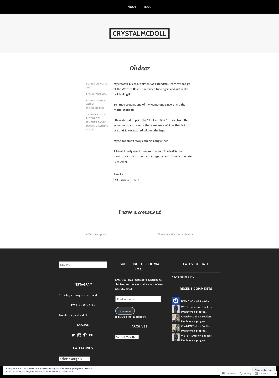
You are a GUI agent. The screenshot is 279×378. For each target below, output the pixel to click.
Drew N (185, 300)
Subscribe (125, 311)
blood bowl (93, 118)
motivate (91, 125)
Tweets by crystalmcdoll (73, 315)
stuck (89, 129)
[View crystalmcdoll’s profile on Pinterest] (85, 335)
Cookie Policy (67, 371)
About (132, 7)
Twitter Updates (83, 304)
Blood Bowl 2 (201, 300)
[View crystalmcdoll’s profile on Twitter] (73, 335)
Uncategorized (95, 108)
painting (103, 125)
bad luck (100, 114)
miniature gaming (96, 122)
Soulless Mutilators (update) (174, 234)
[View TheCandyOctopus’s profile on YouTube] (91, 335)
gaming (90, 104)
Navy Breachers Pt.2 (183, 276)
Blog (147, 7)
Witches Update (97, 234)
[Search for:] (83, 264)
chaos (102, 100)
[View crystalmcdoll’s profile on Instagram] (79, 335)
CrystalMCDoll (139, 33)
